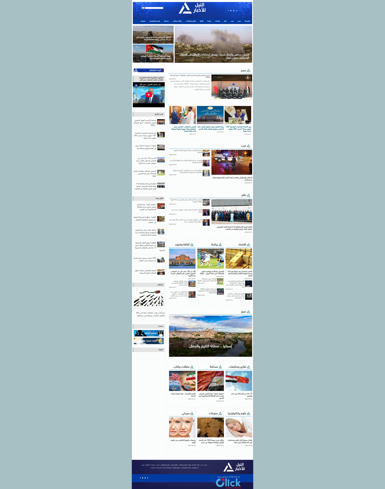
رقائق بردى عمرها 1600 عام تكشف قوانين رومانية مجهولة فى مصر (211, 441)
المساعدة (158, 468)
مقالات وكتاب (177, 21)
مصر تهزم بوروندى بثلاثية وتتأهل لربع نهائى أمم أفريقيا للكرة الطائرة (207, 291)
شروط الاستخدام (166, 468)
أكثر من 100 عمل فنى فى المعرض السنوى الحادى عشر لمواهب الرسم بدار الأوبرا (183, 273)
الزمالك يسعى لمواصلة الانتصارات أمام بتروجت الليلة (207, 280)
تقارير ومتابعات (191, 21)
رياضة (209, 21)
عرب (232, 21)
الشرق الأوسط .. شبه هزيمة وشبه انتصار (183, 395)
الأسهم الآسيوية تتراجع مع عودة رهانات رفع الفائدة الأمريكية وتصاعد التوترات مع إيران (235, 284)
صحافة (166, 21)
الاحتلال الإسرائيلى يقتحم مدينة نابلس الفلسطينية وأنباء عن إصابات (232, 179)
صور (143, 465)
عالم (225, 21)
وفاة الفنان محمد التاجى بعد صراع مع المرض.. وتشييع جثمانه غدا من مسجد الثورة (179, 294)
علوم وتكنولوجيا (154, 21)
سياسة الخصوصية (186, 468)
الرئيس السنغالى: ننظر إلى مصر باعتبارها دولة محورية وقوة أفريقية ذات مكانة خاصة (183, 129)
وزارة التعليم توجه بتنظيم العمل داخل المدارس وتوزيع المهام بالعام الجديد (210, 128)
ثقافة (201, 21)
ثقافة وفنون (174, 465)
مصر (239, 21)
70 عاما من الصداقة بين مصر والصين (241, 395)
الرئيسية (247, 21)
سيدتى (158, 465)
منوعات (142, 21)
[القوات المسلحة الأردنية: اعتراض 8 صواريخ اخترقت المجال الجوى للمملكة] (153, 45)
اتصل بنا (152, 468)
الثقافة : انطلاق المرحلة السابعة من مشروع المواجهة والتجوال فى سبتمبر (145, 219)
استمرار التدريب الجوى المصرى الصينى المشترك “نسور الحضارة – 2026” (189, 76)
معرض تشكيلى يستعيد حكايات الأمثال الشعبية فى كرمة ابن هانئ (179, 283)
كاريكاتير (160, 285)
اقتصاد (217, 21)
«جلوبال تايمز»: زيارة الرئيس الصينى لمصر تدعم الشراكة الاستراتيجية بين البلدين (211, 396)
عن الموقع (195, 468)
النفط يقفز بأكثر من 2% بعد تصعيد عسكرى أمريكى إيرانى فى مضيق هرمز (236, 296)
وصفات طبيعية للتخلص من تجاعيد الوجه (183, 441)
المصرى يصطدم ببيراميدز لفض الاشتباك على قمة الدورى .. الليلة (212, 272)
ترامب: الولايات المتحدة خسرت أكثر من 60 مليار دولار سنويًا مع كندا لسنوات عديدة (185, 221)
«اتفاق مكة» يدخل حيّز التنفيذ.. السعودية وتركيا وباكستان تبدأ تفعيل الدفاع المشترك (187, 171)
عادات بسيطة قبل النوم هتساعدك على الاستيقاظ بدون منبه (240, 441)
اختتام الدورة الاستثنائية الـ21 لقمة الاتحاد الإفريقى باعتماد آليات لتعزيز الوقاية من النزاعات (234, 228)
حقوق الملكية (176, 468)
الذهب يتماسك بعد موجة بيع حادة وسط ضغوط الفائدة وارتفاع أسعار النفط (240, 273)
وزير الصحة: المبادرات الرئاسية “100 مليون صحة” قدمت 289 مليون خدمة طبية (238, 129)
